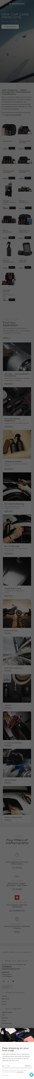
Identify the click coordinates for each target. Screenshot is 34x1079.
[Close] (31, 1031)
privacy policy (20, 1072)
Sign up (27, 1066)
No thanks (5, 1075)
